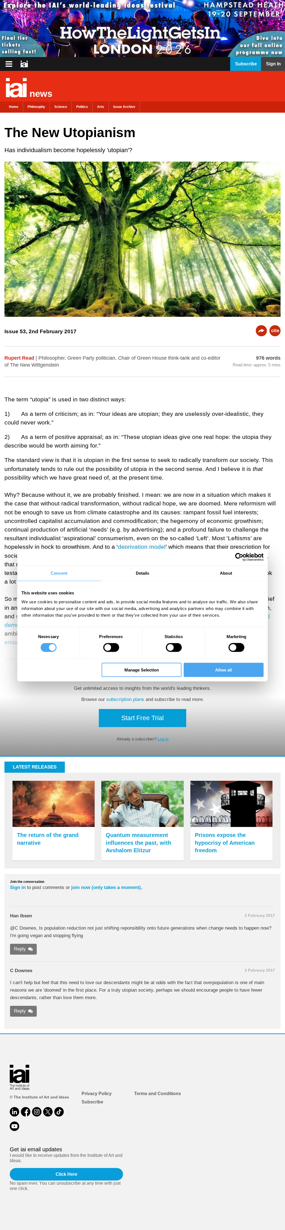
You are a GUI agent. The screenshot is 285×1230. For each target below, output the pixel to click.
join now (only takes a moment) (106, 887)
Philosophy (36, 107)
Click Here (66, 1174)
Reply (20, 949)
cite (275, 330)
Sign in (18, 887)
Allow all (223, 669)
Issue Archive (124, 107)
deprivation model (142, 547)
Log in (163, 739)
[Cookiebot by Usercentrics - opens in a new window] (239, 557)
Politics (82, 107)
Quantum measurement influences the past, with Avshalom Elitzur (138, 842)
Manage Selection (141, 669)
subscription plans (125, 699)
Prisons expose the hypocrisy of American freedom (225, 842)
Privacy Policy (97, 1093)
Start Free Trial (142, 718)
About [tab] (226, 573)
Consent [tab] (59, 573)
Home (13, 107)
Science (60, 107)
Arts (100, 107)
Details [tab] (142, 573)
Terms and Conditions (157, 1093)
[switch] (111, 647)
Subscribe (92, 1102)
